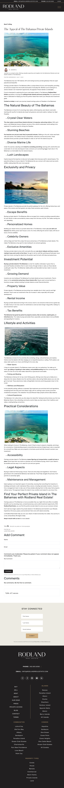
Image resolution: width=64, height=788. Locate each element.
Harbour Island (44, 705)
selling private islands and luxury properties (36, 94)
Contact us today (9, 101)
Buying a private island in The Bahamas (16, 264)
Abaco (44, 696)
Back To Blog (8, 24)
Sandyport (19, 735)
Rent (16, 693)
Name (6, 539)
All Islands (45, 717)
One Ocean (45, 732)
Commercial (32, 772)
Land (32, 781)
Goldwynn (45, 729)
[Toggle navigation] (59, 7)
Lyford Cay (19, 726)
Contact (16, 714)
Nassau (45, 690)
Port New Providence (19, 747)
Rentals (32, 769)
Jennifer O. (14, 69)
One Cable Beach (44, 741)
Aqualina (45, 726)
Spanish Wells (45, 708)
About (16, 697)
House (32, 765)
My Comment (8, 559)
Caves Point (44, 735)
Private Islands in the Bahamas (20, 526)
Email (5, 547)
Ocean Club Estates (19, 741)
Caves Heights (45, 738)
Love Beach (19, 750)
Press (16, 703)
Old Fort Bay (19, 729)
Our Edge (16, 700)
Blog (16, 710)
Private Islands (31, 778)
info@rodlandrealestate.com (26, 1)
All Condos (45, 747)
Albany (19, 732)
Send (32, 635)
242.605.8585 (50, 1)
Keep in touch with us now (12, 518)
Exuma (44, 699)
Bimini (45, 711)
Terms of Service (35, 574)
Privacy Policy (27, 574)
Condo (32, 762)
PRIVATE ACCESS (16, 707)
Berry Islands (45, 714)
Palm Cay (19, 753)
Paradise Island (45, 693)
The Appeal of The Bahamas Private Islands (28, 29)
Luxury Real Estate (9, 531)
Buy (16, 687)
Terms (16, 717)
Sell (16, 690)
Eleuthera (44, 702)
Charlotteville (19, 744)
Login (59, 1)
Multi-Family (32, 775)
